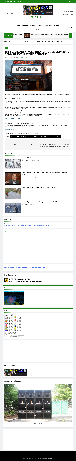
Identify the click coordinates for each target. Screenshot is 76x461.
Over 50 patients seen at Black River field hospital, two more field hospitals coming (43, 34)
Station (37, 29)
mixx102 (8, 57)
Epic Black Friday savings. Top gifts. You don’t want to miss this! (24, 268)
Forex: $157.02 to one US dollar (31, 158)
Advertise (25, 25)
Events (39, 25)
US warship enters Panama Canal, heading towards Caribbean (40, 202)
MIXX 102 (38, 17)
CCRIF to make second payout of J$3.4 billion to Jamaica (53, 1)
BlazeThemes (49, 458)
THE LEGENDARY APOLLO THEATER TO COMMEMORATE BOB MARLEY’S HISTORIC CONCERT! (35, 136)
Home (18, 25)
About (32, 25)
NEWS (6, 47)
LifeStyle (48, 25)
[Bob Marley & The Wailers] (13, 118)
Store (56, 25)
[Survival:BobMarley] (9, 129)
